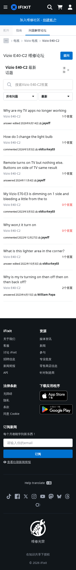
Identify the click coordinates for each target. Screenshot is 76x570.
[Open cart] (60, 7)
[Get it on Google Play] (56, 409)
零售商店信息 (48, 366)
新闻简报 (9, 366)
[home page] (21, 7)
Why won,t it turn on (19, 224)
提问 (66, 55)
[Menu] (5, 7)
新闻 (43, 346)
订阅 (38, 454)
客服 (6, 346)
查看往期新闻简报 (19, 462)
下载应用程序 (50, 385)
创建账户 (49, 20)
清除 (64, 70)
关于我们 (9, 339)
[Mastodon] (51, 496)
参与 (43, 352)
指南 (19, 30)
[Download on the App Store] (53, 396)
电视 (16, 41)
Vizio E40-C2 (50, 41)
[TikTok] (8, 496)
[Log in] (70, 7)
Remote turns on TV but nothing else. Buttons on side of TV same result (33, 165)
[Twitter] (25, 496)
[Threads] (67, 496)
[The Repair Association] (38, 504)
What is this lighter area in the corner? (33, 251)
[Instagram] (34, 496)
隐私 (6, 400)
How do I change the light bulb (28, 136)
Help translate (35, 483)
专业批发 (46, 359)
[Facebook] (17, 496)
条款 (6, 407)
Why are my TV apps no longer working (34, 110)
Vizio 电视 (31, 41)
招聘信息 (9, 359)
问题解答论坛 (37, 30)
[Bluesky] (59, 496)
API (5, 373)
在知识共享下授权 (38, 554)
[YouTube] (42, 496)
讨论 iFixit (10, 352)
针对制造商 (47, 373)
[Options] (6, 40)
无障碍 (7, 394)
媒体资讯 (46, 339)
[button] (50, 7)
